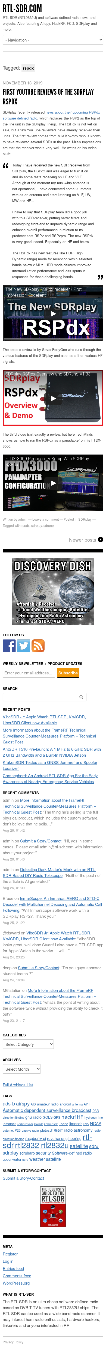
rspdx (25, 525)
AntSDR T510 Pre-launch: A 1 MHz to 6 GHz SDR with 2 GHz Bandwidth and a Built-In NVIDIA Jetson (52, 752)
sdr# (94, 1146)
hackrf (68, 1116)
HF (80, 1116)
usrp (25, 1159)
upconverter (12, 1159)
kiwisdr (38, 1124)
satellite (79, 1146)
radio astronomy (78, 1130)
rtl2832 (27, 1144)
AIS (33, 1104)
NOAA (95, 1123)
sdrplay (36, 525)
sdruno (48, 525)
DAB (95, 1110)
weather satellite (45, 1159)
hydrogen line (94, 1117)
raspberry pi (35, 1138)
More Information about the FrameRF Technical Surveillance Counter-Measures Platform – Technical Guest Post (49, 736)
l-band (63, 1123)
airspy (23, 1103)
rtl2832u (54, 1144)
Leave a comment (45, 519)
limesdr (75, 1123)
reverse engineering (64, 1138)
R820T (58, 1130)
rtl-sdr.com (22, 8)
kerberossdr (25, 1124)
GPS (57, 1117)
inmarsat (9, 1123)
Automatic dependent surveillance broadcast (47, 1110)
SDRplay (85, 519)
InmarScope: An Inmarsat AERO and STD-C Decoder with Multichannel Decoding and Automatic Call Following (52, 904)
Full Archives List (18, 1084)
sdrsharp (27, 1153)
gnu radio (33, 1117)
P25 (18, 1130)
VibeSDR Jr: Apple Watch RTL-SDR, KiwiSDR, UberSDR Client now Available (44, 719)
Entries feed (13, 1268)
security (43, 1153)
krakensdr (51, 1124)
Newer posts (82, 539)
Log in (8, 1261)
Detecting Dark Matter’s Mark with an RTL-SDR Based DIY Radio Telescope (49, 872)
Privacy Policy (13, 1342)
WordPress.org (16, 1283)
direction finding (13, 1117)
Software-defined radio (72, 1153)
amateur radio (47, 1104)
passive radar (30, 1130)
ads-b (9, 1103)
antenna (77, 1104)
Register (10, 1254)
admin (22, 519)
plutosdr (46, 1130)
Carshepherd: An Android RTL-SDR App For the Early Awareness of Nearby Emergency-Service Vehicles (50, 778)
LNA (86, 1124)
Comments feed (17, 1275)
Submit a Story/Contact (40, 841)
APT (87, 1104)
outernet (8, 1130)
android (65, 1104)
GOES (47, 1117)
